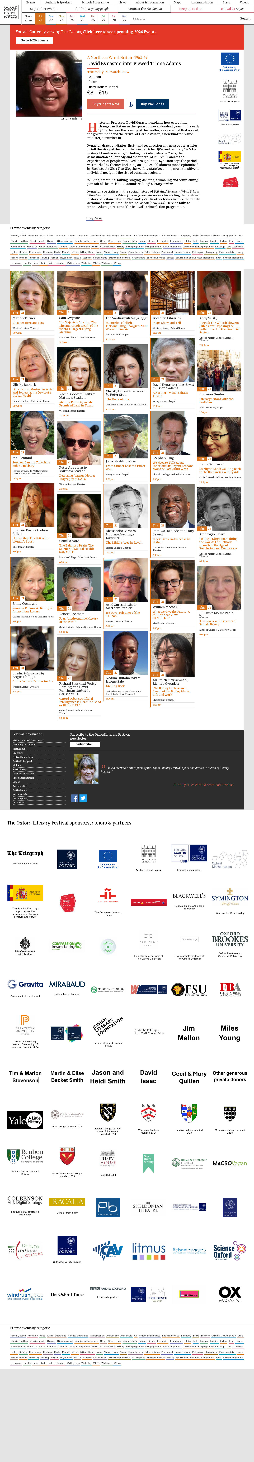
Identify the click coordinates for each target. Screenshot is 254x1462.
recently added (18, 235)
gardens (63, 246)
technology (16, 263)
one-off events (135, 252)
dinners (151, 241)
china (240, 235)
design (142, 241)
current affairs (130, 241)
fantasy (204, 241)
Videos (244, 2)
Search (245, 18)
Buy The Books (152, 104)
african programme (56, 235)
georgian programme (79, 246)
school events (100, 257)
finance (239, 241)
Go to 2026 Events (34, 40)
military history (87, 252)
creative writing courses (86, 241)
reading (45, 257)
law (229, 246)
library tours (35, 252)
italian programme (172, 246)
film (231, 241)
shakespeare (138, 257)
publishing (34, 257)
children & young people (223, 235)
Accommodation (202, 2)
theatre (27, 263)
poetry (240, 252)
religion (54, 257)
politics (14, 257)
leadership (238, 246)
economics (162, 241)
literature (48, 252)
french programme (48, 246)
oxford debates (151, 252)
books (196, 235)
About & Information (150, 2)
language (220, 246)
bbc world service (170, 235)
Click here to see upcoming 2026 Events (119, 32)
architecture (126, 235)
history (89, 218)
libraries (23, 252)
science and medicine (119, 257)
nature (123, 252)
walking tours (73, 263)
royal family (66, 257)
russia (77, 257)
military (75, 252)
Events (31, 2)
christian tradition (19, 241)
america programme (78, 235)
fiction (223, 241)
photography (211, 252)
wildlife (96, 263)
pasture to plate (182, 252)
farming (214, 241)
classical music (37, 241)
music (99, 252)
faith (195, 241)
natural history (111, 252)
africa (42, 235)
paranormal (167, 252)
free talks (32, 246)
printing (23, 257)
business (205, 235)
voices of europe (57, 263)
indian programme (135, 246)
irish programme (153, 246)
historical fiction (107, 246)
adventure (33, 235)
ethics (188, 241)
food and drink (18, 246)
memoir (66, 252)
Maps (177, 2)
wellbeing (86, 263)
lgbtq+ (14, 252)
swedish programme (233, 257)
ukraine (43, 263)
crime (103, 241)
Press (226, 2)
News (122, 2)
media (57, 252)
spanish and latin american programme (195, 257)
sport (218, 257)
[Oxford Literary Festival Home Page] (10, 12)
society (98, 218)
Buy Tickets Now (105, 104)
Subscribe (84, 744)
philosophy (197, 252)
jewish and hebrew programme (198, 246)
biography (186, 235)
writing (117, 263)
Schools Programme (95, 2)
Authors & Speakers (58, 2)
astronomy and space (149, 235)
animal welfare (97, 235)
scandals (86, 257)
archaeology (112, 235)
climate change (65, 241)
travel (35, 263)
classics (51, 241)
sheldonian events (156, 257)
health (95, 246)
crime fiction (114, 241)
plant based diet (227, 252)
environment (176, 241)
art (135, 235)
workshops (106, 263)
